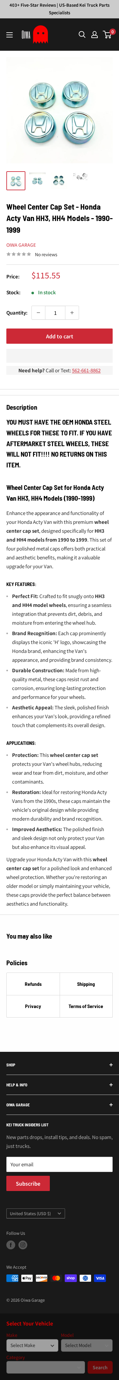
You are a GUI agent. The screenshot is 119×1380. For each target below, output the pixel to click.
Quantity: (17, 312)
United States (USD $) (30, 1213)
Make (11, 1335)
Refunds (33, 984)
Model (67, 1335)
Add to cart (59, 336)
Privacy (33, 1006)
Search (100, 1367)
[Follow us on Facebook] (10, 1244)
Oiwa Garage (21, 245)
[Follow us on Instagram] (22, 1244)
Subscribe (28, 1183)
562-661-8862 (86, 370)
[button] (59, 356)
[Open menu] (9, 34)
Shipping (86, 984)
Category (15, 1357)
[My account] (94, 34)
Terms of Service (86, 1006)
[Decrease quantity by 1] (38, 312)
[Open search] (82, 34)
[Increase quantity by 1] (72, 312)
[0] (107, 34)
